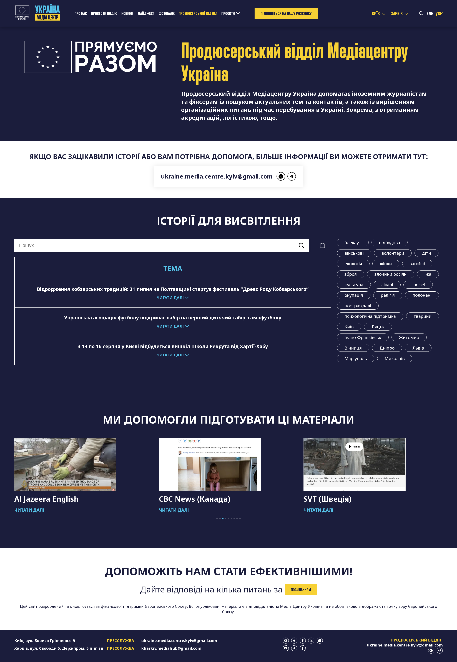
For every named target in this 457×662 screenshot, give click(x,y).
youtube (286, 641)
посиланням (301, 589)
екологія (353, 263)
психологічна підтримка (370, 316)
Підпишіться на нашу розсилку (286, 13)
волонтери (392, 253)
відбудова (389, 242)
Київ (349, 327)
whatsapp (281, 176)
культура (354, 284)
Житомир (409, 337)
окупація (354, 295)
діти (426, 253)
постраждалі (358, 306)
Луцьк (378, 327)
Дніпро (387, 348)
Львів (418, 348)
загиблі (417, 263)
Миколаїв (395, 358)
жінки (386, 263)
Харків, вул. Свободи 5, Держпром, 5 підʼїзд (58, 648)
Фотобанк (167, 13)
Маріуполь (356, 358)
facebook (303, 641)
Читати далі (29, 510)
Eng (430, 13)
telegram (291, 176)
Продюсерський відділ (198, 13)
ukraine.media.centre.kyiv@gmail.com (217, 176)
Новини (127, 13)
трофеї (418, 284)
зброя (351, 274)
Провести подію (104, 13)
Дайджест (146, 13)
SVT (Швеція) (327, 499)
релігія (388, 295)
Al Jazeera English (46, 499)
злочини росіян (391, 274)
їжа (428, 274)
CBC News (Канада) (194, 499)
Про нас (80, 13)
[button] (217, 518)
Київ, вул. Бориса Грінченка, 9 (44, 640)
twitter (311, 641)
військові (354, 253)
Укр (439, 13)
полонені (422, 295)
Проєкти (228, 13)
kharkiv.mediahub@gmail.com (171, 648)
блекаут (353, 242)
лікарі (387, 284)
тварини (422, 316)
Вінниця (353, 348)
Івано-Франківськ (363, 337)
